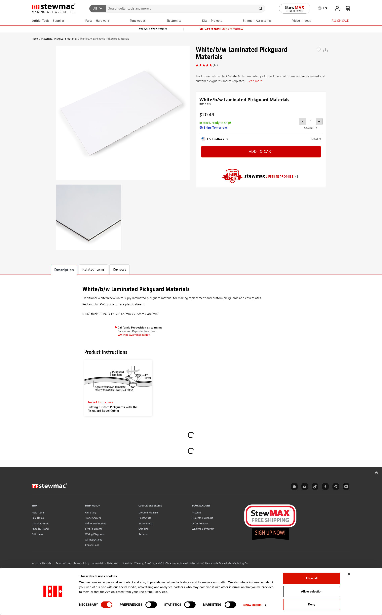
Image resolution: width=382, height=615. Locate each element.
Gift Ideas (37, 534)
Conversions (92, 545)
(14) (215, 65)
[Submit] (260, 8)
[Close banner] (348, 574)
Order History (200, 523)
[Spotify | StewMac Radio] (345, 487)
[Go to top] (376, 472)
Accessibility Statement (105, 563)
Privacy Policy (81, 563)
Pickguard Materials (66, 38)
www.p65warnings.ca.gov (134, 334)
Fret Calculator (93, 529)
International (145, 523)
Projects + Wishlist (202, 518)
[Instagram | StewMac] (294, 487)
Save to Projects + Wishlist (318, 50)
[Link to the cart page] (348, 8)
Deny (311, 604)
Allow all (312, 578)
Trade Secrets (93, 518)
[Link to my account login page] (337, 8)
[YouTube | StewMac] (304, 487)
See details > (297, 176)
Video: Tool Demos (95, 523)
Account (196, 512)
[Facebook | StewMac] (325, 487)
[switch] (151, 604)
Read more (255, 81)
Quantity (311, 128)
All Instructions (93, 539)
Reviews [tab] (119, 269)
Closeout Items (40, 523)
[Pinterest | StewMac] (335, 487)
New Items (38, 512)
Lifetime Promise (148, 512)
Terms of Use (63, 563)
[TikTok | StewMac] (314, 487)
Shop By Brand (40, 529)
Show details (252, 604)
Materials (46, 38)
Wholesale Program (203, 529)
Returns (142, 534)
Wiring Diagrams (94, 534)
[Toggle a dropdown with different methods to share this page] (325, 50)
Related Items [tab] (93, 269)
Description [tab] (64, 270)
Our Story (90, 512)
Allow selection (311, 591)
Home (35, 38)
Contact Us (144, 518)
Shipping (143, 529)
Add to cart (261, 151)
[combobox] (177, 8)
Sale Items (38, 518)
